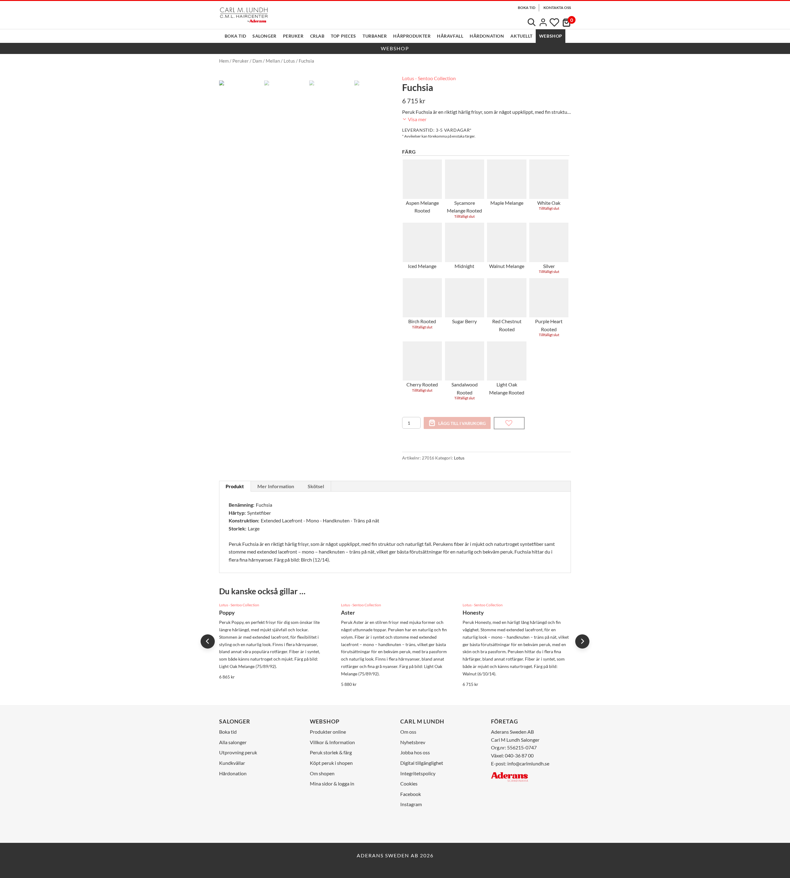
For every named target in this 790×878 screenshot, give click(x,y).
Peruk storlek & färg (331, 752)
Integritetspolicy (417, 773)
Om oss (408, 732)
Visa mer (416, 119)
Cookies (409, 783)
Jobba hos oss (415, 752)
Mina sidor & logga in (332, 783)
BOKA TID (526, 7)
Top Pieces (343, 36)
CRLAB (317, 36)
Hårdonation (487, 36)
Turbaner (375, 36)
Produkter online (328, 732)
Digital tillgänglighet (421, 763)
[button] (509, 423)
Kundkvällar (232, 763)
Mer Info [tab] (275, 486)
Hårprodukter (411, 36)
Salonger (264, 36)
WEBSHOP (550, 36)
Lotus (289, 61)
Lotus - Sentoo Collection (429, 78)
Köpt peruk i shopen (331, 763)
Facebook (410, 794)
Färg (409, 152)
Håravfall (450, 36)
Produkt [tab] (235, 486)
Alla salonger (233, 742)
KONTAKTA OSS (557, 7)
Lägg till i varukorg (462, 423)
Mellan (273, 61)
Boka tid (235, 36)
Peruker (293, 36)
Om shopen (322, 773)
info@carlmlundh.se (528, 763)
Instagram (411, 804)
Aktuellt (521, 36)
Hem (224, 61)
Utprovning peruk (238, 752)
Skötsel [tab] (316, 486)
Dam (257, 61)
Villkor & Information (332, 742)
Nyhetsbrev (412, 742)
